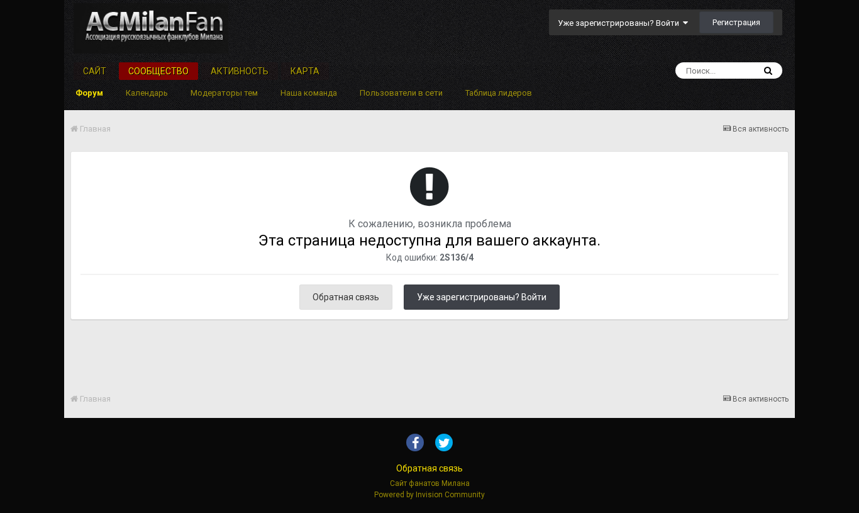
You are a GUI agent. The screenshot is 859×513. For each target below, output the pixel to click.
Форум (89, 93)
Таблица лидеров (498, 93)
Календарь (147, 93)
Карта (305, 71)
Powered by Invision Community (429, 494)
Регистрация (736, 22)
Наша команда (308, 93)
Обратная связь (346, 297)
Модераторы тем (224, 93)
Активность (240, 71)
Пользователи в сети (401, 93)
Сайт (94, 71)
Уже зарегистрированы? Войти (620, 23)
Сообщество (158, 71)
